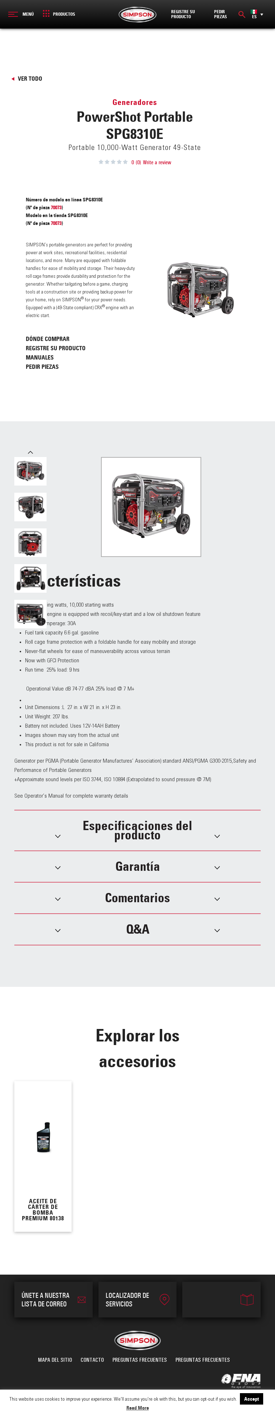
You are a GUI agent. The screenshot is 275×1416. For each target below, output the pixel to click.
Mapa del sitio (55, 1359)
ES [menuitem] (254, 16)
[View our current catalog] (221, 1299)
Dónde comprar (47, 338)
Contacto (92, 1359)
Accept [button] (251, 1399)
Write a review (157, 162)
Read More (137, 1408)
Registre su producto (56, 348)
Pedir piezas (42, 366)
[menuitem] (257, 14)
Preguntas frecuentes (139, 1359)
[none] (257, 14)
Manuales (40, 357)
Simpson (138, 14)
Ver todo (30, 78)
